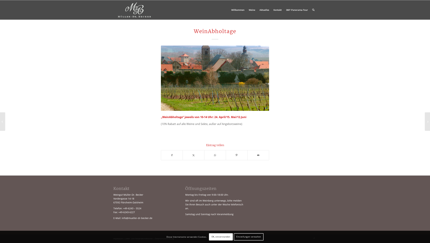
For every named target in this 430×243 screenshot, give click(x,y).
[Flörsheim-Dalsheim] (215, 78)
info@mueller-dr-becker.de (137, 218)
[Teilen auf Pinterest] (236, 155)
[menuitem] (238, 10)
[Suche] (313, 10)
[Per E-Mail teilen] (258, 155)
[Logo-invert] (134, 10)
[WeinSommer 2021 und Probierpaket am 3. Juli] (427, 121)
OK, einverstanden (220, 236)
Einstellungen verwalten (248, 236)
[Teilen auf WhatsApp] (215, 155)
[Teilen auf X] (193, 155)
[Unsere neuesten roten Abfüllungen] (2, 121)
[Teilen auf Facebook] (172, 155)
